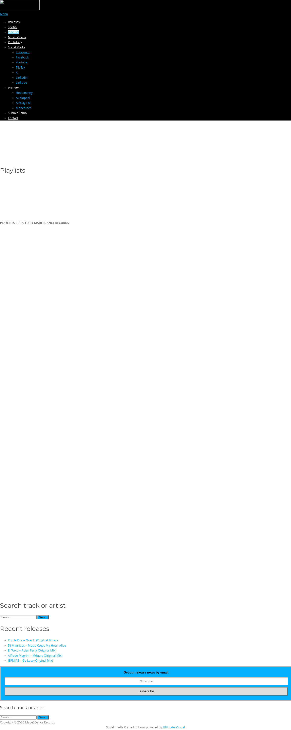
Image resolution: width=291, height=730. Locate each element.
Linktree (21, 82)
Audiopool (23, 98)
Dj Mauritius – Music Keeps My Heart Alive (37, 645)
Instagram (22, 52)
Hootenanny (24, 93)
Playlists (13, 32)
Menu (4, 14)
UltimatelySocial (174, 727)
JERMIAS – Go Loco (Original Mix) (30, 660)
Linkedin (22, 77)
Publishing (15, 42)
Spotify (12, 27)
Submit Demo (17, 113)
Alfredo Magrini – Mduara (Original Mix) (35, 655)
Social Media (16, 47)
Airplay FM (23, 103)
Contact (13, 118)
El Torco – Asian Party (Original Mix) (32, 650)
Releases (14, 22)
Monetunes (23, 108)
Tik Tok (20, 67)
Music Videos (17, 37)
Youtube (21, 62)
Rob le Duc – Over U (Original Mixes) (33, 640)
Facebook (22, 57)
